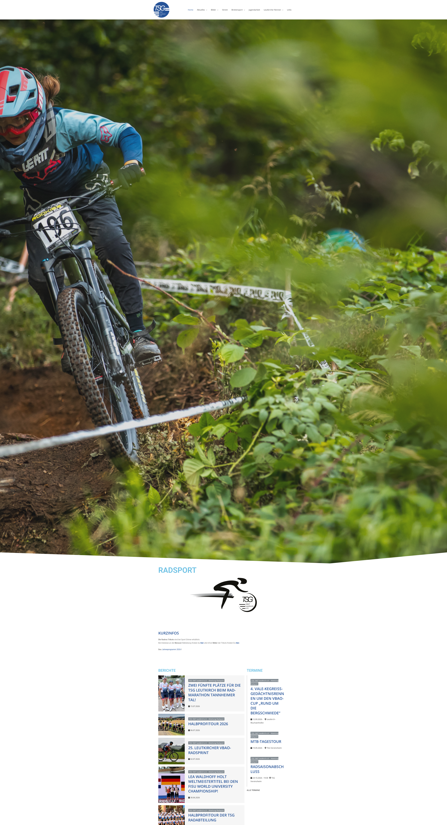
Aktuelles (201, 10)
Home (190, 10)
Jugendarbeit (254, 10)
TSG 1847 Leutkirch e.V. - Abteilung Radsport (206, 680)
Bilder (213, 10)
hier (202, 643)
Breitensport (237, 10)
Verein (225, 10)
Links (289, 10)
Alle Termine (253, 790)
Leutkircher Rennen (272, 10)
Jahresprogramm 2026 (171, 649)
